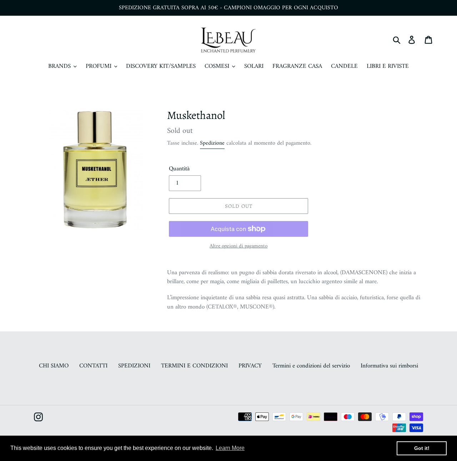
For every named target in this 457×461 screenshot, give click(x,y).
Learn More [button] (230, 448)
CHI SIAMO (54, 366)
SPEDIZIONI (134, 366)
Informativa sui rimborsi (389, 366)
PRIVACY (250, 366)
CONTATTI (93, 366)
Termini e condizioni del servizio (311, 366)
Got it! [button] (422, 448)
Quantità (179, 169)
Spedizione (212, 143)
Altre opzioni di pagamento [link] (238, 246)
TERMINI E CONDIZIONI (194, 366)
